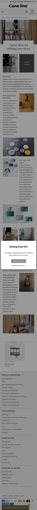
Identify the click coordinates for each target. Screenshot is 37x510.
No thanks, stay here (18, 265)
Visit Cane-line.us (18, 261)
